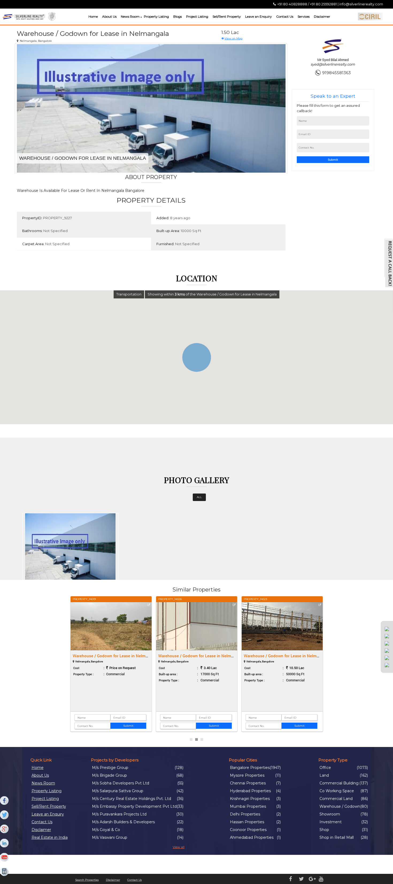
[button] (140, 17)
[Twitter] (4, 814)
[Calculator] (4, 871)
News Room (130, 16)
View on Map (233, 38)
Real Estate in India (50, 837)
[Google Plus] (4, 829)
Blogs (177, 16)
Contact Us (284, 16)
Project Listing (197, 16)
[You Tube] (4, 857)
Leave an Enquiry (258, 16)
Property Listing (156, 16)
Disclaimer (322, 16)
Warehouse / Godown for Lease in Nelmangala (115, 655)
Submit (333, 159)
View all (178, 847)
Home (93, 16)
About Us (109, 16)
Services (304, 16)
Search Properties (87, 880)
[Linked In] (4, 843)
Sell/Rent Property (227, 16)
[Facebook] (4, 800)
